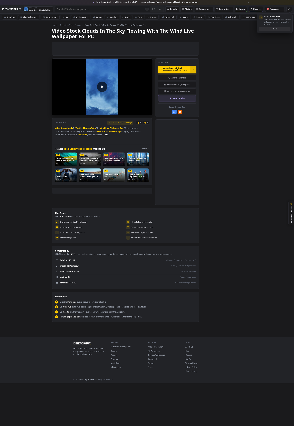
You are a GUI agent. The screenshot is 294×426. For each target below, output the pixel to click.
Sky (81, 128)
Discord (188, 355)
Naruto (199, 17)
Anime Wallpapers (156, 347)
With (93, 128)
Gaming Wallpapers (156, 355)
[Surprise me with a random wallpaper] (153, 9)
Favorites (275, 9)
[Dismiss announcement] (248, 2)
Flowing (87, 128)
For (121, 128)
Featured (114, 359)
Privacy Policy (191, 367)
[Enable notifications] (289, 9)
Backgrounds (51, 17)
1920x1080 (82, 134)
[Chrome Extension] (174, 112)
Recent (114, 351)
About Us (189, 347)
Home (54, 25)
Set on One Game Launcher (178, 91)
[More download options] (193, 69)
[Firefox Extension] (180, 112)
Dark (127, 17)
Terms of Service (192, 363)
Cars (140, 17)
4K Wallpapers (154, 351)
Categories (204, 9)
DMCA (188, 359)
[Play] (56, 113)
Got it (275, 29)
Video (57, 128)
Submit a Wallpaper (121, 346)
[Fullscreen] (149, 113)
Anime (99, 17)
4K (67, 17)
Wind (102, 128)
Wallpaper (115, 128)
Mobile (188, 9)
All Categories (116, 367)
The (77, 128)
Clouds (69, 128)
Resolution (224, 9)
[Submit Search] (160, 9)
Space (185, 17)
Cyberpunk (169, 17)
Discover (257, 9)
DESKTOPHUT (82, 343)
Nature (153, 17)
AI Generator (82, 17)
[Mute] (132, 113)
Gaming (113, 17)
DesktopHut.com (87, 379)
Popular (174, 9)
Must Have (115, 363)
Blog (187, 351)
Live (107, 128)
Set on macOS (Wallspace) (178, 85)
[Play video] (102, 87)
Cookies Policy (191, 371)
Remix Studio (179, 98)
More (144, 148)
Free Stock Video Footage (70, 25)
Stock (63, 128)
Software (240, 9)
